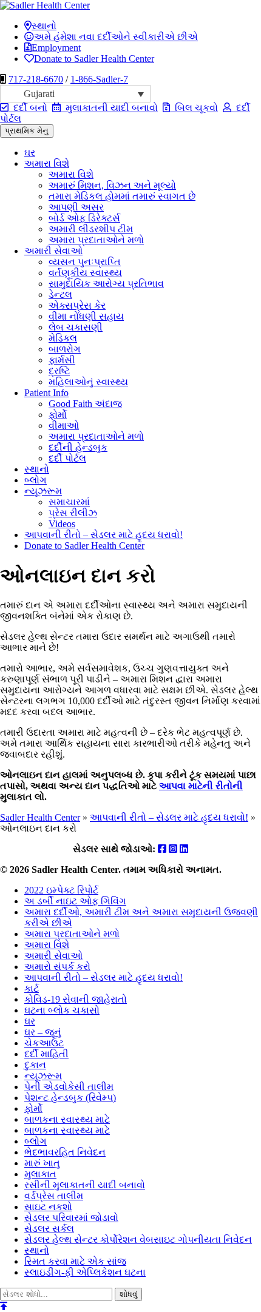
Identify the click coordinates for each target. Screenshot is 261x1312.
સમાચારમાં (69, 502)
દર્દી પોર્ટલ (67, 458)
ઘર (29, 152)
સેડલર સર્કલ (49, 1228)
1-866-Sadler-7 (99, 79)
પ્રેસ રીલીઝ (73, 513)
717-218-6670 (35, 79)
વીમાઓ (64, 425)
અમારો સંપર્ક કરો (57, 966)
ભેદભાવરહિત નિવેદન (65, 1152)
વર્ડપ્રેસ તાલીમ (53, 1196)
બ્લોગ (35, 480)
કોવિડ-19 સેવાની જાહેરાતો (75, 999)
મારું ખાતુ (42, 1163)
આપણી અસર (76, 207)
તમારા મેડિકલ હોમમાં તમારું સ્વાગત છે (122, 196)
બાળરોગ (65, 349)
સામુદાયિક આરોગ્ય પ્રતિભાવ (106, 283)
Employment (56, 47)
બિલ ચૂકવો (194, 108)
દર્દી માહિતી (46, 1054)
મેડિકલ (63, 338)
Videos (62, 524)
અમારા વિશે (46, 163)
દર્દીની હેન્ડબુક (78, 447)
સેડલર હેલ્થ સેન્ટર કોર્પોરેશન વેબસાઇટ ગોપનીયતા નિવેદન (138, 1239)
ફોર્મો (58, 414)
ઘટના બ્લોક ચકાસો (62, 1010)
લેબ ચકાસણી (76, 327)
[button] (75, 94)
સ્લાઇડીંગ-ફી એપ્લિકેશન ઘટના (85, 1272)
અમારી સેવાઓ (53, 251)
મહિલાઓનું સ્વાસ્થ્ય (88, 382)
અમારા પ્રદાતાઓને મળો (96, 240)
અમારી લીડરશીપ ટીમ (91, 229)
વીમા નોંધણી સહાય (86, 316)
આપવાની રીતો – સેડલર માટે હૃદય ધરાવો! (103, 535)
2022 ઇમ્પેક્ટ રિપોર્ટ (61, 890)
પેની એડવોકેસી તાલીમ (69, 1087)
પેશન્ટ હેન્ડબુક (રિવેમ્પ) (70, 1097)
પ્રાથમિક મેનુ (27, 130)
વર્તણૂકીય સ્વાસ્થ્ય (85, 272)
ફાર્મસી (62, 360)
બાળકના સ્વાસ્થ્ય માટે (67, 1119)
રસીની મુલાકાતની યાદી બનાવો (84, 1185)
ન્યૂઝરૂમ (43, 491)
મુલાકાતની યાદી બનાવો (109, 108)
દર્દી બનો (27, 108)
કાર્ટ (31, 988)
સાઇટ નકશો (48, 1207)
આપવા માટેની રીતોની (201, 786)
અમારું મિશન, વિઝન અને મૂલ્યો (112, 185)
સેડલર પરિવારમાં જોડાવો (71, 1218)
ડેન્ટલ (60, 294)
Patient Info (46, 393)
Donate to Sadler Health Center (94, 58)
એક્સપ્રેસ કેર (77, 305)
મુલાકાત (40, 1174)
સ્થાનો (44, 26)
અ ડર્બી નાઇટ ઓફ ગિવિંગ (75, 901)
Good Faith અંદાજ (85, 404)
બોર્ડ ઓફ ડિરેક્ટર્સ (84, 218)
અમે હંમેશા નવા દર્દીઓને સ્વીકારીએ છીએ (116, 37)
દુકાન (35, 1065)
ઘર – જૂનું (42, 1032)
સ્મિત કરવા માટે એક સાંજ (75, 1261)
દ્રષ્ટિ (59, 371)
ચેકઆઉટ (44, 1043)
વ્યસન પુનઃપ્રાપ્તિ (85, 262)
